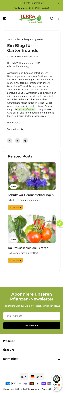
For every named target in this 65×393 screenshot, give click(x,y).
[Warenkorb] (57, 18)
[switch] (56, 388)
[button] (5, 18)
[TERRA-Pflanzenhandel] (31, 18)
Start (9, 39)
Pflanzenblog (22, 39)
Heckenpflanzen (26, 109)
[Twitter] (17, 140)
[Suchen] (52, 18)
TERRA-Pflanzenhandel (30, 388)
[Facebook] (9, 140)
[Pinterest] (25, 140)
